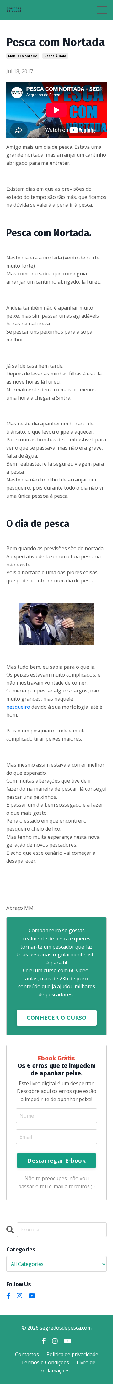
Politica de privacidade (72, 1354)
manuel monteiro (22, 56)
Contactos (27, 1354)
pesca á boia (55, 56)
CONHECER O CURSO (57, 1017)
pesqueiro (18, 706)
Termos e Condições (45, 1362)
